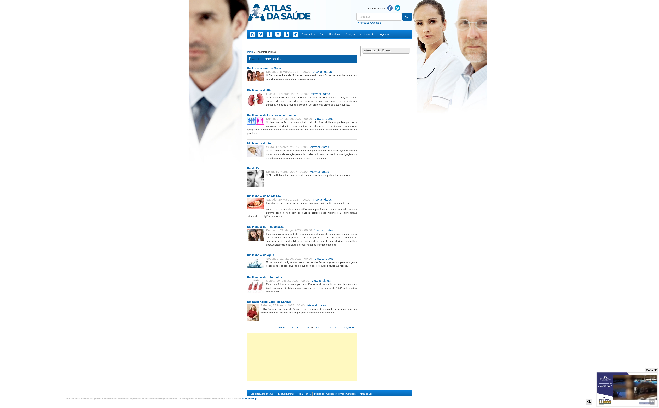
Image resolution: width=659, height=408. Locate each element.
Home (252, 34)
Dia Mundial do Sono (260, 143)
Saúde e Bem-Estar (330, 34)
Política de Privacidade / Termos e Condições (335, 394)
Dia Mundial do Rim (259, 90)
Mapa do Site (366, 394)
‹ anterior (280, 327)
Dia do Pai (253, 168)
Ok (589, 401)
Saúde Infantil (261, 34)
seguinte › (349, 327)
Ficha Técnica (304, 394)
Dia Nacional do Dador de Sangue (269, 301)
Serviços (350, 34)
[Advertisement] (302, 357)
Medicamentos (367, 34)
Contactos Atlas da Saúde (263, 394)
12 (329, 327)
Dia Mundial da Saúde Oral (264, 196)
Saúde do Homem (278, 34)
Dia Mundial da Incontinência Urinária (271, 115)
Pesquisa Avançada (370, 22)
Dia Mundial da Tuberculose (265, 277)
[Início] (279, 12)
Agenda (384, 34)
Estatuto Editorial (286, 394)
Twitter (398, 8)
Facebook (390, 8)
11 (323, 327)
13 (336, 327)
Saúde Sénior (286, 34)
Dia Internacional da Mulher (265, 68)
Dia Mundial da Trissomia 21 (265, 226)
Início (250, 51)
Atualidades (308, 34)
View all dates (322, 71)
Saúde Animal (295, 34)
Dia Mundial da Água (260, 255)
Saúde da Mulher (269, 34)
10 (317, 327)
